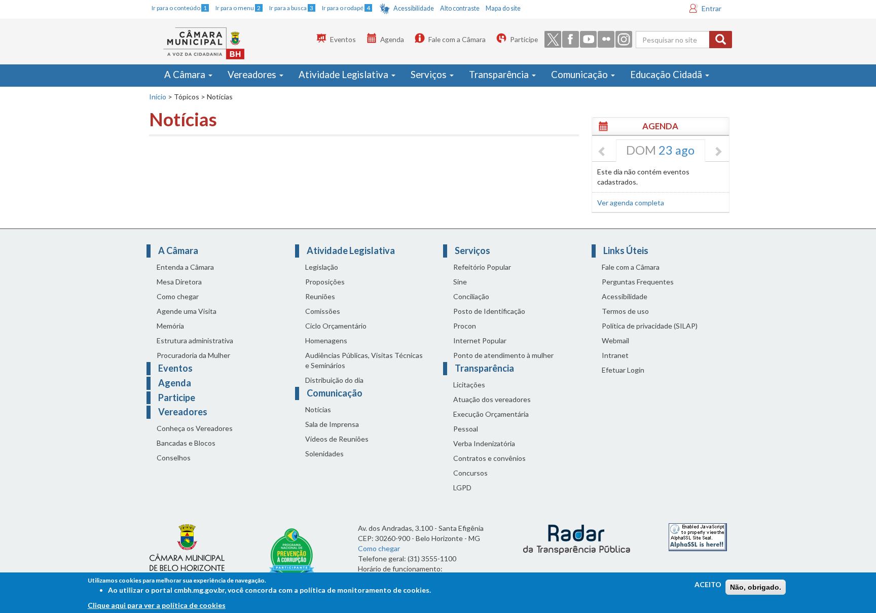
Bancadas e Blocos (186, 443)
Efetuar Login (623, 370)
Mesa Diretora (179, 281)
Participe (524, 39)
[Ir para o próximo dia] (717, 152)
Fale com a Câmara (457, 39)
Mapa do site (503, 8)
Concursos (470, 472)
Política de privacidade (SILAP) (650, 325)
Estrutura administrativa (195, 340)
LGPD (462, 487)
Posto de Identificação (489, 311)
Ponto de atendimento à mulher (503, 355)
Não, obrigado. (755, 587)
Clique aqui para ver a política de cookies (157, 605)
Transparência (500, 74)
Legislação (321, 267)
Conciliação (471, 296)
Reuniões (320, 296)
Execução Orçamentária (491, 414)
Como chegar (178, 296)
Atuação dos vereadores (492, 399)
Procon (464, 325)
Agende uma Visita (186, 311)
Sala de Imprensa (332, 424)
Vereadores (253, 74)
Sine (460, 281)
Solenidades (324, 453)
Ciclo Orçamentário (336, 325)
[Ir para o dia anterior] (602, 152)
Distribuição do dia (334, 380)
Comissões (322, 311)
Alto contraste (460, 8)
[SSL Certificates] (698, 536)
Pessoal (465, 428)
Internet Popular (479, 340)
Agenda (392, 39)
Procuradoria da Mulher (193, 355)
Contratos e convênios (489, 458)
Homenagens (326, 340)
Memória (170, 325)
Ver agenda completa (630, 202)
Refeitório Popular (482, 267)
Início (157, 96)
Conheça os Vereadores (195, 428)
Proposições (325, 281)
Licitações (469, 384)
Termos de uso (625, 311)
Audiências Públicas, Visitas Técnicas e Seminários (364, 360)
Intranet (615, 355)
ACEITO (708, 584)
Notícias (318, 409)
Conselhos (174, 457)
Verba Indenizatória (484, 443)
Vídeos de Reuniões (337, 439)
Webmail (615, 340)
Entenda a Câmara (185, 267)
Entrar (711, 8)
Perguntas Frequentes (638, 281)
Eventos (343, 39)
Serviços (430, 74)
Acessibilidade (413, 8)
